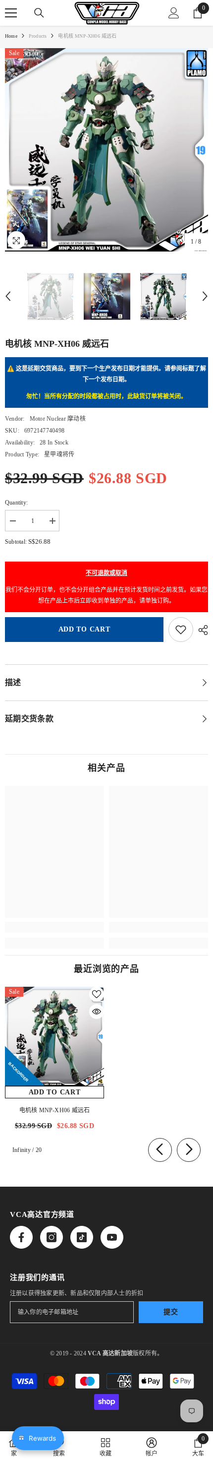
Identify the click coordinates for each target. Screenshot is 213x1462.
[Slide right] (189, 1150)
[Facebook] (21, 1237)
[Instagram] (51, 1237)
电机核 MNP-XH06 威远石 (54, 1110)
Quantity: (16, 502)
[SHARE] (200, 630)
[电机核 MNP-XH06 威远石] (54, 1036)
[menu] (11, 13)
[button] (7, 296)
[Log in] (173, 12)
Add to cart (84, 629)
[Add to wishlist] (180, 629)
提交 (170, 1312)
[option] (106, 150)
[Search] (39, 13)
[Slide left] (160, 1150)
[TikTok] (81, 1237)
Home (11, 36)
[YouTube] (112, 1237)
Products (38, 36)
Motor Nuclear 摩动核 (58, 418)
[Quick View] (96, 1011)
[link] (54, 927)
